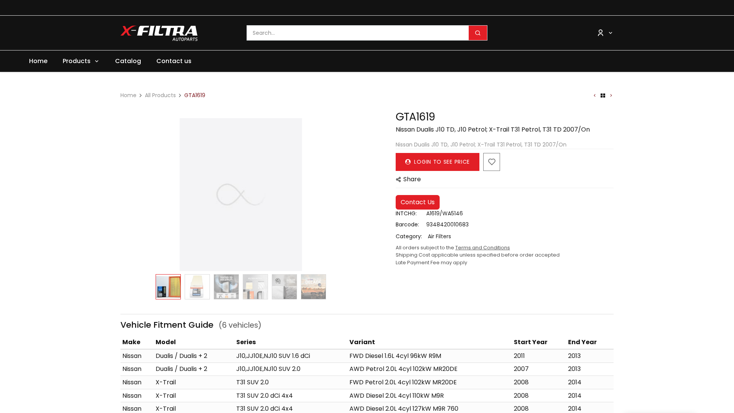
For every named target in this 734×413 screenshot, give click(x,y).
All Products (160, 95)
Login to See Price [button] (441, 162)
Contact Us (418, 202)
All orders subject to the (453, 247)
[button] (132, 194)
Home (128, 95)
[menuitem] (38, 61)
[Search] (478, 33)
